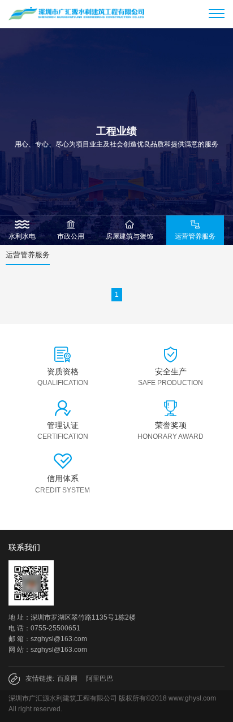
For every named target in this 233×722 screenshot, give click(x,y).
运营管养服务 (28, 254)
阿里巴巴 (99, 678)
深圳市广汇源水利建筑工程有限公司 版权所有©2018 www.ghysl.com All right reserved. (112, 703)
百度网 (67, 678)
